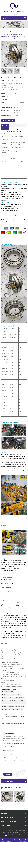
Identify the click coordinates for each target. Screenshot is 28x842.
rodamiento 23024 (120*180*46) (12, 694)
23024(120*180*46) (8, 691)
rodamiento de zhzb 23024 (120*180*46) (14, 697)
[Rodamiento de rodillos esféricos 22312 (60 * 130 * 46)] (19, 796)
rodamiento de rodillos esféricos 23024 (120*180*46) (13, 702)
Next (25, 798)
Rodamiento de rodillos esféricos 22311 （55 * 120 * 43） (5, 805)
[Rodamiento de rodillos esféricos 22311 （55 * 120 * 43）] (7, 796)
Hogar (7, 34)
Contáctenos (7, 120)
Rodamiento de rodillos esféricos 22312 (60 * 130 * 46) (19, 805)
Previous (0, 798)
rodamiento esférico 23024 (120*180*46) (14, 706)
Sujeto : (13, 745)
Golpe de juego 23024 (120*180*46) (13, 709)
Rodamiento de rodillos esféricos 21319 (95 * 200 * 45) (13, 724)
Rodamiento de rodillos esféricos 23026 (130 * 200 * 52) (13, 717)
